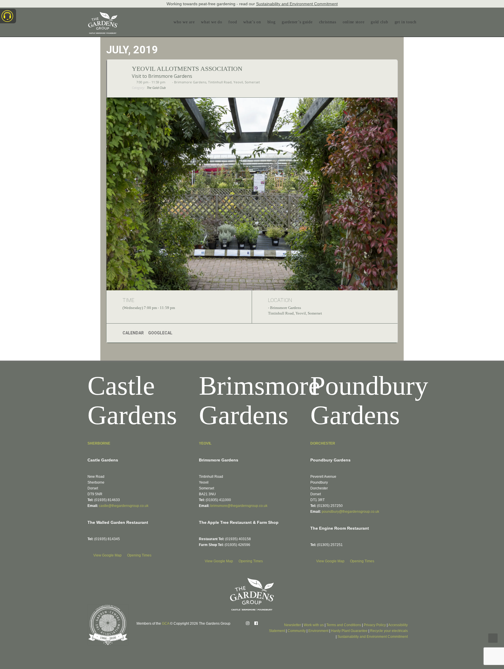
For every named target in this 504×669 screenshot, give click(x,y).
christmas (327, 22)
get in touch (405, 22)
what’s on (252, 22)
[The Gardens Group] (103, 14)
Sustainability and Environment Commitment (297, 3)
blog (271, 22)
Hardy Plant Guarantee (349, 631)
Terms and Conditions (343, 625)
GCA (165, 623)
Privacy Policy (375, 625)
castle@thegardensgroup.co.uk (123, 506)
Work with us (314, 625)
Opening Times (139, 555)
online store (353, 22)
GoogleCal (160, 333)
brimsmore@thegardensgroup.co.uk (238, 506)
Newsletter (292, 625)
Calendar (133, 333)
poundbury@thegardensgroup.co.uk (350, 512)
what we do (211, 22)
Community (297, 631)
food (232, 22)
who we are (184, 22)
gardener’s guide (297, 22)
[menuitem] (185, 22)
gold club (379, 22)
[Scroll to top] (493, 637)
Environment (318, 631)
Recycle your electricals (389, 631)
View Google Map (108, 555)
